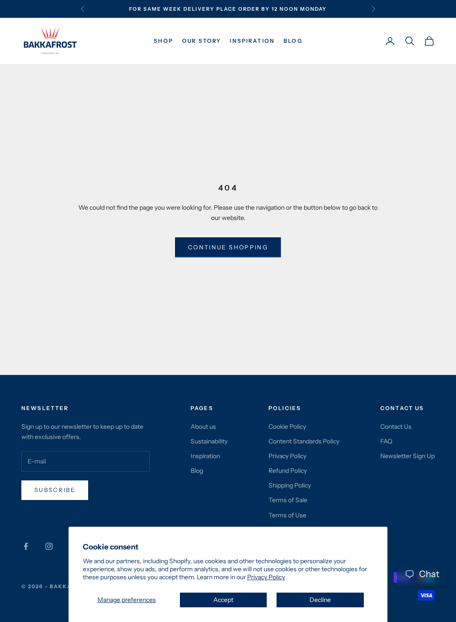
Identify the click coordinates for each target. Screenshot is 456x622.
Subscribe (54, 489)
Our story (201, 40)
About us (203, 427)
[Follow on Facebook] (25, 546)
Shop (163, 40)
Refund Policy (288, 471)
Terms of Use (287, 515)
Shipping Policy (290, 485)
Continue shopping (228, 247)
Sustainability (209, 441)
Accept (223, 600)
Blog (293, 40)
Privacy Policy (266, 577)
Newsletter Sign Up (407, 456)
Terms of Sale (288, 500)
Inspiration (252, 40)
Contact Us (395, 427)
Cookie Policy (287, 427)
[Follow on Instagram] (49, 546)
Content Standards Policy (304, 441)
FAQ (386, 441)
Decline (320, 600)
